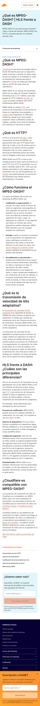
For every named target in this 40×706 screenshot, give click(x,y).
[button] (20, 49)
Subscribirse (20, 695)
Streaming (6, 69)
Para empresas (7, 635)
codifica (5, 115)
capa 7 (25, 138)
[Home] (4, 5)
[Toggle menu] (37, 5)
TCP (8, 392)
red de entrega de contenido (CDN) (19, 248)
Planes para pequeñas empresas (13, 632)
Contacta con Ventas (9, 645)
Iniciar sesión (28, 5)
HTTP (17, 96)
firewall (5, 174)
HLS (23, 107)
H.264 (10, 418)
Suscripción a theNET (20, 601)
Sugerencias (6, 639)
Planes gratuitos (7, 629)
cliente (14, 82)
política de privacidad (16, 606)
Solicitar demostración (9, 642)
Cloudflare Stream (9, 506)
